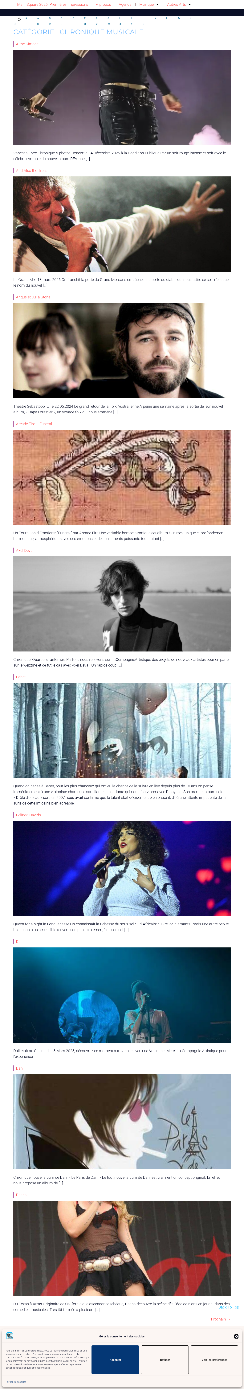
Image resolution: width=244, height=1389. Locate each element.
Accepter (115, 1359)
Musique (146, 4)
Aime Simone (27, 44)
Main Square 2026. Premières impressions (52, 4)
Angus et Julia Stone (33, 297)
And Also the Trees (31, 170)
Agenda (125, 4)
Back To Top (228, 1307)
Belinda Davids (28, 815)
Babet (21, 677)
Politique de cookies (16, 1382)
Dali (19, 941)
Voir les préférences (214, 1359)
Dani (20, 1068)
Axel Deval (25, 550)
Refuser (165, 1359)
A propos (103, 4)
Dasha (21, 1195)
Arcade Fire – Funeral (34, 424)
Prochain (221, 1319)
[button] (236, 1336)
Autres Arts (176, 4)
